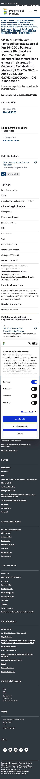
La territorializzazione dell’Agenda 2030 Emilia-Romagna (17, 655)
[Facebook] (5, 750)
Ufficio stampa (6, 556)
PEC (4, 691)
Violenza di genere (7, 592)
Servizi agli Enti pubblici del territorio (13, 500)
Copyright (24, 773)
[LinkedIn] (21, 750)
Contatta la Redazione (10, 700)
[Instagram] (16, 750)
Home (3, 20)
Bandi (11, 20)
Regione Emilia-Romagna (9, 3)
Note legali (15, 773)
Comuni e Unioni (6, 629)
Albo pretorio (5, 533)
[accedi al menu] (35, 12)
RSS (4, 724)
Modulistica (5, 471)
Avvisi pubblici (6, 537)
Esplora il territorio (7, 668)
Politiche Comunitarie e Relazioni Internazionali (17, 612)
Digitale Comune (6, 637)
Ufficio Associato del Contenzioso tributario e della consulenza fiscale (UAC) (18, 495)
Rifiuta (20, 434)
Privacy (3, 771)
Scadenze (4, 548)
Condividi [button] (13, 174)
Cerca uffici (5, 504)
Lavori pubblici (6, 585)
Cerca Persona (8, 698)
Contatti (19, 5)
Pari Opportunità (7, 589)
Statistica (4, 600)
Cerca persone (6, 508)
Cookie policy (12, 771)
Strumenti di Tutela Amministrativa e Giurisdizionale (19, 479)
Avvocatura (5, 573)
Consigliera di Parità (8, 490)
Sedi (4, 689)
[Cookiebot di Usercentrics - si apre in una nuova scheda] (28, 343)
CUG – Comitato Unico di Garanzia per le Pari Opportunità (16, 445)
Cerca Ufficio (7, 696)
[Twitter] (10, 750)
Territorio (4, 604)
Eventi (3, 664)
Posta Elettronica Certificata (10, 769)
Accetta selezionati (20, 426)
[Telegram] (26, 750)
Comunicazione (6, 552)
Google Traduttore (9, 728)
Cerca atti (4, 512)
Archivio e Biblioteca (8, 487)
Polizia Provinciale (7, 596)
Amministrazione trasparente (11, 529)
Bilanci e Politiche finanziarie (11, 577)
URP (25, 5)
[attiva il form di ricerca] (30, 12)
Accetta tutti (20, 419)
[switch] (34, 389)
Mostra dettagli (27, 412)
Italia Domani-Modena (8, 646)
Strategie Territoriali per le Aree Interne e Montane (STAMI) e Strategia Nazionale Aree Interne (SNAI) (18, 641)
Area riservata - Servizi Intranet (13, 719)
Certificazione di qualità (9, 450)
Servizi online (33, 5)
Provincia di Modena (16, 12)
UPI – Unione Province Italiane (11, 660)
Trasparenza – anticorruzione (11, 440)
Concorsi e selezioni (8, 544)
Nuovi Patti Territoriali (8, 650)
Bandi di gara (5, 541)
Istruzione (4, 581)
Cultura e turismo (7, 608)
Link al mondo (7, 722)
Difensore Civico (6, 483)
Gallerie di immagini (8, 672)
